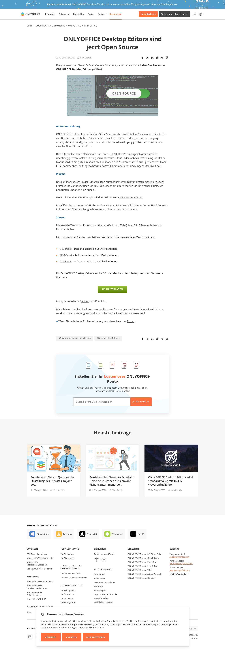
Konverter (33, 576)
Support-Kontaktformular (106, 594)
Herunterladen (148, 14)
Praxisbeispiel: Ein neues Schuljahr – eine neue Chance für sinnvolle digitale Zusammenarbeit (111, 480)
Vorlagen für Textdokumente (40, 558)
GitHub (85, 301)
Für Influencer (66, 598)
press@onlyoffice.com (179, 570)
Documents (42, 25)
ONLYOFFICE (74, 25)
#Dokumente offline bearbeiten (75, 338)
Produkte (50, 14)
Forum (130, 321)
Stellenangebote (67, 602)
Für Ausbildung (69, 548)
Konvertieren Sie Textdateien (40, 581)
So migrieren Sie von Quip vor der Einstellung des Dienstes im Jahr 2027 (52, 480)
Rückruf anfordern (178, 574)
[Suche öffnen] (194, 14)
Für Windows (43, 534)
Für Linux (67, 534)
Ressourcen (115, 14)
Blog (29, 25)
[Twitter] (147, 58)
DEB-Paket (66, 248)
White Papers (100, 590)
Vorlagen (32, 548)
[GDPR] (103, 560)
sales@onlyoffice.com (179, 556)
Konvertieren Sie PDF (36, 599)
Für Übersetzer (67, 594)
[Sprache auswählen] (201, 14)
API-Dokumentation (131, 197)
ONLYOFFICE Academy (104, 582)
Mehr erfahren (96, 627)
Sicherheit (100, 548)
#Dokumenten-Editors (108, 338)
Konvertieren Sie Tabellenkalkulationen (37, 587)
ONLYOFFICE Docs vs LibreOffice (142, 566)
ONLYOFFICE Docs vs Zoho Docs (142, 562)
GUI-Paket (65, 261)
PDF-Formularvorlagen (37, 554)
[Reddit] (157, 58)
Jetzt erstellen (141, 401)
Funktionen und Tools (70, 573)
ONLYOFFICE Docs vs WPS (140, 570)
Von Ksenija (85, 57)
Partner (102, 14)
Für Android (117, 534)
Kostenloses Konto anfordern (73, 577)
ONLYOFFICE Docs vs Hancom (141, 578)
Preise (91, 14)
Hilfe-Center (99, 578)
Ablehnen (50, 637)
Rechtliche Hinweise (103, 602)
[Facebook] (142, 58)
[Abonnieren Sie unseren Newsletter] (30, 637)
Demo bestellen (101, 598)
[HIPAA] (96, 560)
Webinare (98, 586)
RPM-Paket (66, 255)
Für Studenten (67, 554)
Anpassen (71, 637)
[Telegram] (162, 58)
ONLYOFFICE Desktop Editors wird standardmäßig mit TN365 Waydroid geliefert (170, 480)
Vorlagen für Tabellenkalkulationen (37, 563)
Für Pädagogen (67, 558)
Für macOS (92, 534)
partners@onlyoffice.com (181, 563)
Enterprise (64, 14)
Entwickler (78, 14)
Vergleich (133, 548)
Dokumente (58, 25)
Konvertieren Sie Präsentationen (34, 593)
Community (99, 574)
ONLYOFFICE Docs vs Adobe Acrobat (144, 574)
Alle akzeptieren (95, 637)
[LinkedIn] (152, 58)
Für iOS (140, 534)
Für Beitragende (67, 590)
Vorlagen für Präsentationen (39, 568)
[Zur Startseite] (30, 14)
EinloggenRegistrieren (174, 14)
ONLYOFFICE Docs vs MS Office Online (145, 554)
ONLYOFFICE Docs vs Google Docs (143, 558)
